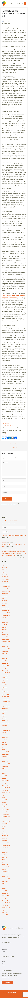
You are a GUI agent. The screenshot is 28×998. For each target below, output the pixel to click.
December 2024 (6, 612)
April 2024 (4, 632)
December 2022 (6, 670)
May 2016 (4, 859)
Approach (4, 949)
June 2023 (4, 656)
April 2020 (4, 747)
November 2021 (6, 701)
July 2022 (4, 682)
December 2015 (5, 871)
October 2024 (5, 617)
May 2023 (4, 658)
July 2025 (4, 596)
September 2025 (6, 591)
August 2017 (5, 823)
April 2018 (4, 804)
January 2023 (5, 668)
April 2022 (4, 689)
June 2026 (4, 569)
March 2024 (5, 634)
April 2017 (4, 833)
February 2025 (5, 608)
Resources (4, 959)
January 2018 (5, 811)
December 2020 (6, 728)
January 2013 (5, 914)
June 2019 (4, 771)
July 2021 (4, 711)
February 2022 (5, 694)
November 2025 (6, 586)
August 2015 (5, 881)
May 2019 (4, 773)
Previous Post (14, 444)
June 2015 (4, 886)
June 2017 (4, 828)
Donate (3, 965)
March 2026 (5, 577)
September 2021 (6, 706)
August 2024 (5, 622)
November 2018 (6, 787)
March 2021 (5, 720)
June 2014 (4, 912)
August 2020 (5, 737)
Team (3, 948)
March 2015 (5, 893)
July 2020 (4, 740)
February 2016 (5, 867)
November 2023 (6, 644)
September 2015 (6, 879)
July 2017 (4, 826)
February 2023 (5, 665)
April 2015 (4, 890)
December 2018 (5, 785)
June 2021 (4, 713)
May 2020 (4, 744)
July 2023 (4, 653)
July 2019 (4, 768)
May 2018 (4, 802)
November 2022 (6, 672)
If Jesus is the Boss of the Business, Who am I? (14, 535)
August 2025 (5, 593)
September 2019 (6, 763)
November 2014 (6, 902)
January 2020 (5, 754)
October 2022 (5, 675)
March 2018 (5, 807)
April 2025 (4, 603)
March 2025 (5, 605)
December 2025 (6, 584)
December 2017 (6, 814)
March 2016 (5, 864)
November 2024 (6, 615)
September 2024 (6, 620)
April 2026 (4, 574)
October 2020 (5, 732)
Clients (3, 946)
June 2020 (4, 742)
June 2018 (4, 799)
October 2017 (5, 819)
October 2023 (5, 646)
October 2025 (5, 589)
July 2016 (4, 855)
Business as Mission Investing (10, 558)
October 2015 (5, 876)
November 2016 (6, 845)
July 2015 (4, 883)
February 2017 (5, 838)
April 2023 (4, 660)
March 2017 (5, 835)
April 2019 (4, 775)
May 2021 (4, 716)
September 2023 (6, 648)
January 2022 (5, 696)
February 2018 (5, 809)
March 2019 (5, 778)
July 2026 (4, 567)
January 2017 (5, 840)
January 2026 (5, 581)
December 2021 (5, 699)
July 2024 (4, 624)
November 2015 (6, 874)
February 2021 (5, 723)
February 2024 (5, 636)
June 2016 (4, 857)
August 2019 (5, 766)
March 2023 (5, 663)
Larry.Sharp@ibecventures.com (9, 434)
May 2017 (4, 831)
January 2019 (5, 783)
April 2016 (4, 862)
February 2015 (5, 895)
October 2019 (5, 761)
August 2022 (5, 680)
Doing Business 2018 (8, 425)
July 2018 (4, 797)
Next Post (14, 447)
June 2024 (4, 627)
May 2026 (4, 572)
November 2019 (6, 759)
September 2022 (6, 677)
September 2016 (6, 850)
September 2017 (6, 821)
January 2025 (5, 610)
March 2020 (5, 749)
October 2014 (5, 905)
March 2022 (5, 692)
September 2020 (6, 735)
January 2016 (5, 869)
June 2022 (4, 684)
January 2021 (5, 725)
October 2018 (5, 790)
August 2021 (5, 708)
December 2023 (6, 641)
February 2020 (5, 751)
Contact (4, 951)
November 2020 (6, 730)
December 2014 (5, 900)
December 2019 (5, 756)
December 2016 (5, 843)
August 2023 (5, 651)
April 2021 (4, 718)
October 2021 (5, 704)
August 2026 (5, 565)
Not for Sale (6, 423)
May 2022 (4, 687)
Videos (3, 961)
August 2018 (5, 795)
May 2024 (4, 629)
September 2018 (6, 792)
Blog (3, 963)
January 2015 (5, 898)
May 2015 (4, 888)
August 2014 (5, 910)
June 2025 (4, 598)
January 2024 (5, 639)
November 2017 (6, 816)
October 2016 (5, 847)
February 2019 (5, 780)
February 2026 (5, 579)
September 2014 (6, 907)
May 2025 (4, 600)
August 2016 (5, 852)
